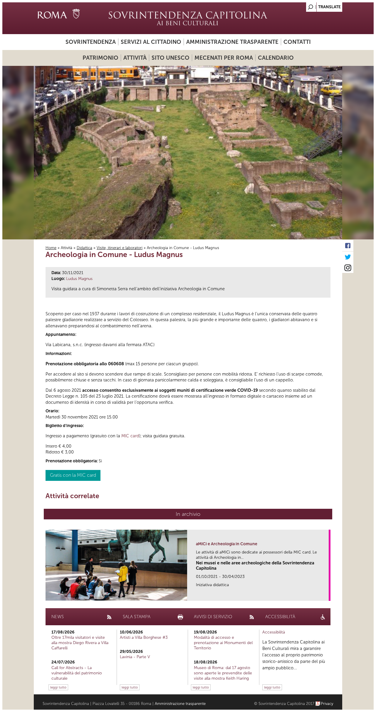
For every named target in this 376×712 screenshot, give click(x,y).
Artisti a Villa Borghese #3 (144, 637)
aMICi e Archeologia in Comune (226, 543)
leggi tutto (58, 687)
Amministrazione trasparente (232, 42)
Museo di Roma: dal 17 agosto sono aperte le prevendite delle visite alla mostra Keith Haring (223, 673)
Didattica (84, 248)
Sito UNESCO (170, 57)
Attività (135, 57)
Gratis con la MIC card (73, 475)
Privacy (327, 703)
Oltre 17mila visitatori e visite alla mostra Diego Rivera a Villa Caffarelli (79, 643)
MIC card (130, 435)
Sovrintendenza (91, 42)
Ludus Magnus (79, 278)
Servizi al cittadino (151, 42)
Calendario (276, 57)
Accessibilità (273, 632)
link (326, 594)
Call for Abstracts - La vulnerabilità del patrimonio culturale (76, 673)
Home (51, 248)
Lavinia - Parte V (135, 656)
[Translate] (323, 5)
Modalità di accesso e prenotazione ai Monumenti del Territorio (223, 643)
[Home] (188, 18)
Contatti (297, 42)
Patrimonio (100, 57)
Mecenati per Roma (223, 57)
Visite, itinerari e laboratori (119, 248)
